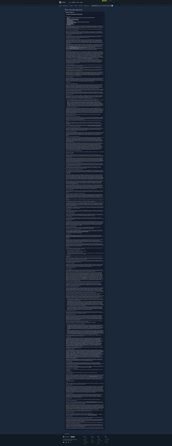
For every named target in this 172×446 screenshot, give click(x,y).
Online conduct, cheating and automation (73, 19)
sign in (108, 0)
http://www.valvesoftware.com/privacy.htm (75, 48)
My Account (106, 442)
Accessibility (99, 439)
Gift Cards (85, 443)
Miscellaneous (69, 24)
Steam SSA (85, 439)
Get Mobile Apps (107, 439)
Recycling (92, 442)
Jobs (91, 439)
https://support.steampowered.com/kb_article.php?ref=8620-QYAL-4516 (78, 231)
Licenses (68, 18)
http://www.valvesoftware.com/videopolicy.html (94, 125)
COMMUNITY (73, 2)
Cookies (98, 442)
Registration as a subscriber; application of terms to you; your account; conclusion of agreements (80, 17)
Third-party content (69, 20)
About (78, 2)
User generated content (70, 21)
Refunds (98, 443)
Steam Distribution (86, 442)
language (111, 0)
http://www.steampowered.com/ (93, 376)
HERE (90, 367)
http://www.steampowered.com (73, 46)
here (69, 370)
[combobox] (101, 5)
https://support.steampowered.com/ (92, 401)
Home (65, 8)
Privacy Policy (84, 277)
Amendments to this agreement (71, 22)
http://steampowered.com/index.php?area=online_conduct (78, 47)
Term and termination (70, 23)
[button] (60, 6)
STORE (69, 2)
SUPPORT (81, 2)
